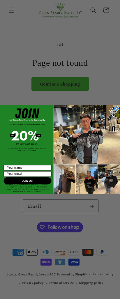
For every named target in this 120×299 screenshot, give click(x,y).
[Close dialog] (116, 108)
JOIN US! (27, 180)
